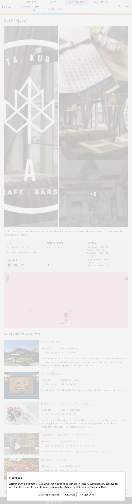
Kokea (54, 2)
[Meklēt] (119, 6)
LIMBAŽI (83, 12)
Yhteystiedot (54, 9)
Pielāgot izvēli (87, 494)
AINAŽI (16, 12)
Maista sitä (77, 2)
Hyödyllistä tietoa (30, 9)
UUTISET (30, 2)
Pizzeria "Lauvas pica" (58, 459)
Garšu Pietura (52, 373)
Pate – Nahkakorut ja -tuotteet (65, 403)
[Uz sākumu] (6, 6)
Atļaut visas (69, 494)
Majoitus (100, 2)
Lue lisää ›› (88, 365)
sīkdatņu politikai (97, 487)
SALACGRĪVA (49, 12)
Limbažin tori (51, 342)
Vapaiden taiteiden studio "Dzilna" (68, 435)
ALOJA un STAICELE (115, 12)
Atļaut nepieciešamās (48, 494)
